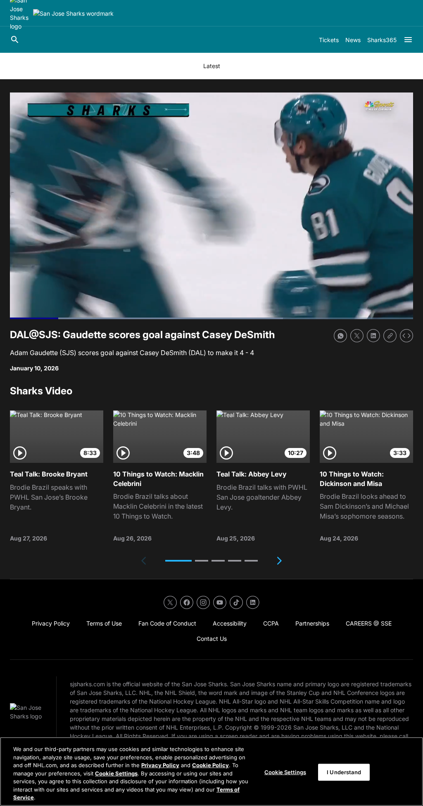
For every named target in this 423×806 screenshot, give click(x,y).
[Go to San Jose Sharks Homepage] (73, 13)
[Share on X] (357, 335)
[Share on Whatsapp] (340, 335)
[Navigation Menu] (408, 40)
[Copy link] (390, 335)
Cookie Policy (210, 765)
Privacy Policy (160, 765)
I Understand (344, 771)
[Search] (15, 40)
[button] (178, 561)
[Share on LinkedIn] (373, 335)
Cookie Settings (116, 773)
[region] (211, 771)
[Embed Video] (406, 335)
